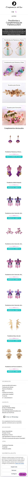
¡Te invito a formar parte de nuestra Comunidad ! (13, 438)
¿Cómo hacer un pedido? (8, 394)
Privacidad (4, 447)
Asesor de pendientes (7, 431)
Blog (3, 390)
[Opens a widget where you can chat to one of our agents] (23, 474)
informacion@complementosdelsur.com (11, 411)
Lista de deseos (8, 397)
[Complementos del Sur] (14, 4)
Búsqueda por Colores (7, 434)
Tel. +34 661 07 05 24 (7, 409)
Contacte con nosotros (7, 392)
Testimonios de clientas (7, 387)
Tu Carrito (4, 396)
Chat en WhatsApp (12, 417)
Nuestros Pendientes (7, 388)
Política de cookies (6, 448)
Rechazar (14, 470)
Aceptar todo (14, 466)
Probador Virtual (6, 433)
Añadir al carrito (14, 187)
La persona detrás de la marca (9, 385)
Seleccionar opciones (14, 156)
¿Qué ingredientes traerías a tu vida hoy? (12, 436)
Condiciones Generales (7, 445)
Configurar (14, 473)
